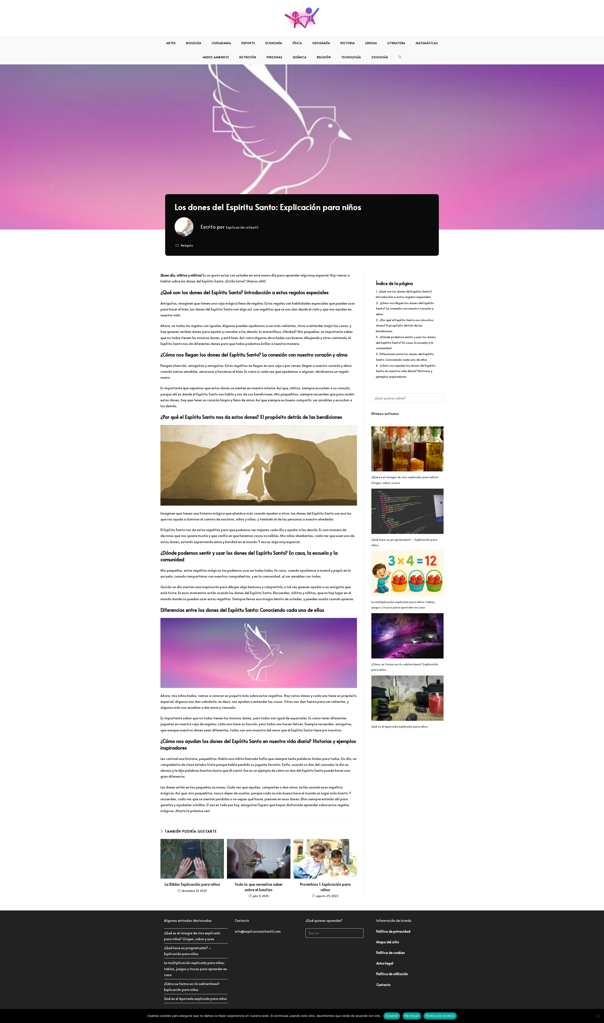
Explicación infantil (242, 227)
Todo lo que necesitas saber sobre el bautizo (259, 886)
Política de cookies (440, 1016)
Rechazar (412, 1016)
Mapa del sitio (387, 942)
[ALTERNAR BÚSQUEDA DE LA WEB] (400, 57)
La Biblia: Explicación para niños (192, 884)
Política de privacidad (393, 931)
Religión (187, 245)
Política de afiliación (392, 974)
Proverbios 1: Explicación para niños (325, 886)
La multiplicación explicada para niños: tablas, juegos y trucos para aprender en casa (195, 968)
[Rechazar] (598, 1016)
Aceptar (392, 1016)
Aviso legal (384, 963)
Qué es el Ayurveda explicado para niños (399, 726)
